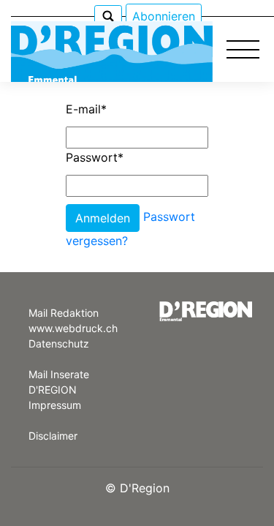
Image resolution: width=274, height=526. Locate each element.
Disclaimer (52, 435)
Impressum (54, 405)
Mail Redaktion (63, 313)
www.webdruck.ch (73, 328)
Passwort (94, 157)
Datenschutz (58, 343)
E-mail (86, 109)
